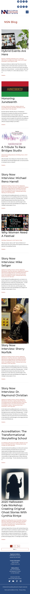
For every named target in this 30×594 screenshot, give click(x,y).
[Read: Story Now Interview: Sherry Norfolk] (15, 320)
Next (15, 549)
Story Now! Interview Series (17, 403)
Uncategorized (10, 60)
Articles (3, 106)
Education (12, 106)
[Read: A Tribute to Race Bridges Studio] (15, 137)
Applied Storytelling (6, 185)
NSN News (19, 107)
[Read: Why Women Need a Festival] (15, 222)
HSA (23, 187)
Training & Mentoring (21, 191)
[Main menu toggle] (27, 12)
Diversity (8, 106)
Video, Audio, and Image (20, 60)
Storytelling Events (20, 522)
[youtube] (21, 1)
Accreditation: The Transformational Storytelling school (14, 435)
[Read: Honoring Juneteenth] (15, 89)
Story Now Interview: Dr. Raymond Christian (14, 392)
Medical (26, 187)
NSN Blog (8, 58)
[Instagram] (20, 581)
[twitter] (18, 1)
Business (3, 58)
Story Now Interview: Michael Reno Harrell (13, 178)
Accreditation (4, 442)
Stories (13, 189)
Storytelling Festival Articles (8, 524)
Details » (3, 75)
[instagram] (26, 1)
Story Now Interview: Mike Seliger (11, 262)
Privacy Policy (22, 589)
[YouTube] (13, 581)
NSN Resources (15, 58)
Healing (17, 106)
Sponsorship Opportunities (15, 578)
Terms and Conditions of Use (11, 589)
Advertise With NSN (15, 577)
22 (18, 546)
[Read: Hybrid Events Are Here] (15, 39)
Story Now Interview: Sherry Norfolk (12, 349)
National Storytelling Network (8, 154)
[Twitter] (9, 581)
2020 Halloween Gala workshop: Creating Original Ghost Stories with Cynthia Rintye (14, 508)
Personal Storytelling (6, 189)
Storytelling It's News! (10, 191)
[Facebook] (17, 581)
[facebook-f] (24, 1)
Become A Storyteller (14, 442)
